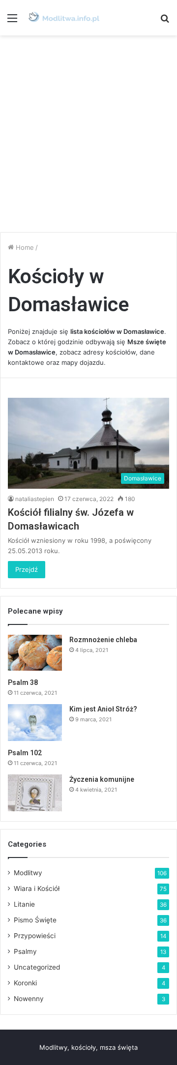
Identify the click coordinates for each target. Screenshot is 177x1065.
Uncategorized (37, 967)
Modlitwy (28, 873)
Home (24, 247)
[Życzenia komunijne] (35, 792)
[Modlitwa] (64, 18)
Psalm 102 (25, 753)
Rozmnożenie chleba (103, 640)
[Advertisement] (88, 133)
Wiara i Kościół (36, 888)
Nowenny (29, 999)
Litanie (24, 904)
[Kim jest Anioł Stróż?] (35, 722)
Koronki (25, 983)
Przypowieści (35, 936)
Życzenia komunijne (101, 779)
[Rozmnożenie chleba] (35, 653)
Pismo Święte (35, 920)
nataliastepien (34, 499)
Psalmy (25, 951)
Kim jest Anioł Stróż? (103, 709)
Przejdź (26, 569)
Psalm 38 (23, 682)
